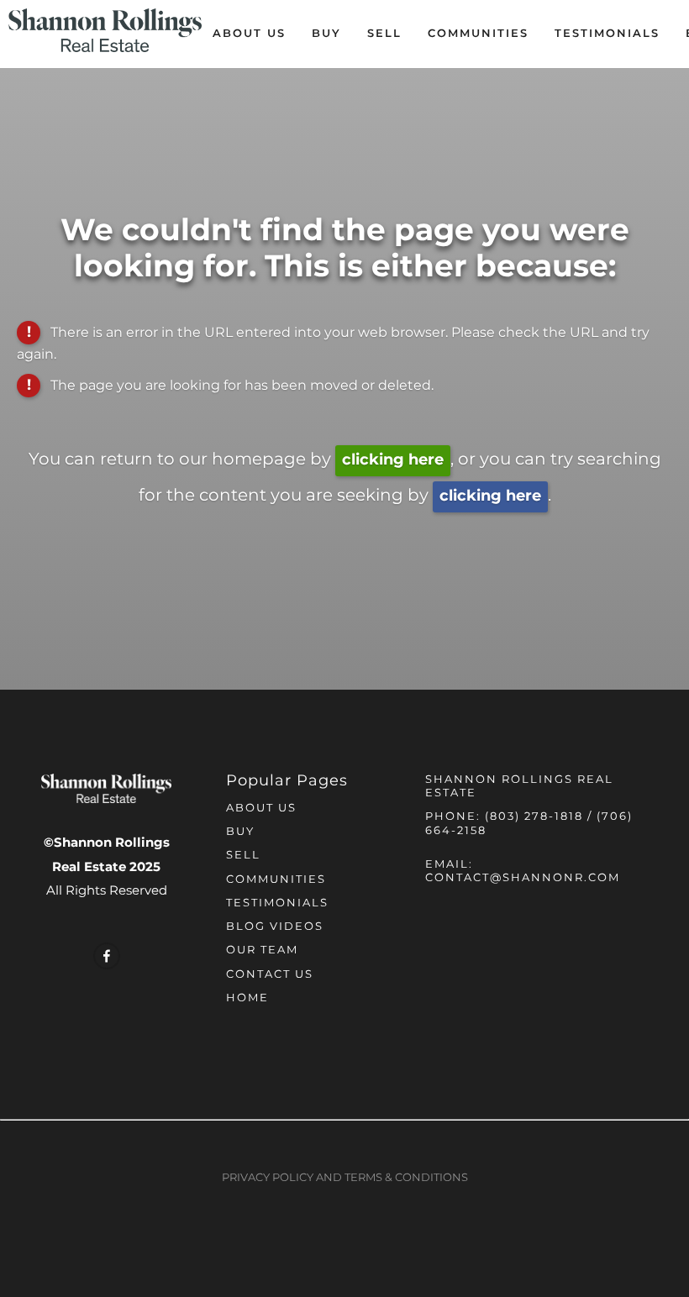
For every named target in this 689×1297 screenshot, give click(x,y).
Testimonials (607, 34)
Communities (478, 34)
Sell (384, 34)
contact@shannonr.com (522, 878)
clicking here (393, 460)
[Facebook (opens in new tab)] (106, 956)
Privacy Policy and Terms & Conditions (345, 1178)
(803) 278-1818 (534, 817)
